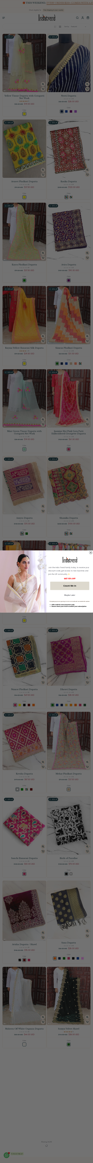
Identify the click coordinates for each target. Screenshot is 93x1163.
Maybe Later (69, 595)
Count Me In (69, 585)
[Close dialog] (90, 552)
